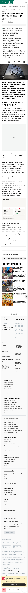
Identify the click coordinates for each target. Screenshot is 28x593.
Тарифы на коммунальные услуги (13, 446)
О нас (3, 342)
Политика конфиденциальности (7, 362)
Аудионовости (8, 391)
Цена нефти (7, 439)
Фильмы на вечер (9, 461)
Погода (6, 393)
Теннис (6, 506)
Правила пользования (7, 359)
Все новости (8, 380)
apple (17, 542)
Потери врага (7, 413)
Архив (16, 365)
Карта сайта (18, 368)
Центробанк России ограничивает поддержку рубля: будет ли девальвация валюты (13, 155)
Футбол (6, 504)
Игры (16, 370)
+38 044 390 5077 (19, 319)
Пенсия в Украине (9, 450)
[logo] (10, 2)
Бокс (5, 501)
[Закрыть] (25, 578)
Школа (6, 476)
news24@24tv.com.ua (7, 319)
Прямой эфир (7, 386)
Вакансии (17, 359)
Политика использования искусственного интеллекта (5, 367)
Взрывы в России (8, 410)
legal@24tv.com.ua (20, 571)
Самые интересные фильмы (11, 457)
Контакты (17, 357)
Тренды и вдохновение (10, 494)
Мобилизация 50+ (8, 422)
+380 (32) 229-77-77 (10, 570)
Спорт (6, 500)
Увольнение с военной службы (12, 420)
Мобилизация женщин (10, 424)
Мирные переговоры (9, 404)
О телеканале (5, 351)
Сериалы (6, 465)
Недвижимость (8, 488)
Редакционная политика (5, 349)
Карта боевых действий (10, 402)
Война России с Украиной (12, 398)
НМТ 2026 (6, 479)
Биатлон (6, 508)
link (15, 326)
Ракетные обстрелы (9, 400)
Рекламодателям (6, 356)
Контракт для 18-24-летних (11, 426)
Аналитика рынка (8, 490)
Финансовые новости (9, 443)
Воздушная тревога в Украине (12, 406)
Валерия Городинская (11, 19)
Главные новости (8, 382)
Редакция (4, 345)
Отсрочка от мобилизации (11, 428)
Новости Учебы (9, 471)
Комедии (6, 463)
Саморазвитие (8, 481)
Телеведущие (5, 354)
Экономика (4, 6)
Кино (5, 455)
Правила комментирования (19, 351)
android (6, 542)
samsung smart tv (17, 547)
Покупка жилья (8, 492)
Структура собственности (18, 363)
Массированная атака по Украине (13, 408)
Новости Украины (9, 384)
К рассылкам (9, 532)
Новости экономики (13, 6)
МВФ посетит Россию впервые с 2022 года (23, 6)
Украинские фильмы (9, 459)
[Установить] (14, 581)
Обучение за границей (10, 483)
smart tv (6, 547)
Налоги (6, 448)
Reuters (10, 22)
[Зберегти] (24, 62)
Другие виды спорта (9, 510)
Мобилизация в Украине (11, 418)
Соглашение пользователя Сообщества (18, 346)
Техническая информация (18, 354)
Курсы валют (7, 441)
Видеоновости (8, 388)
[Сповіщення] (26, 2)
